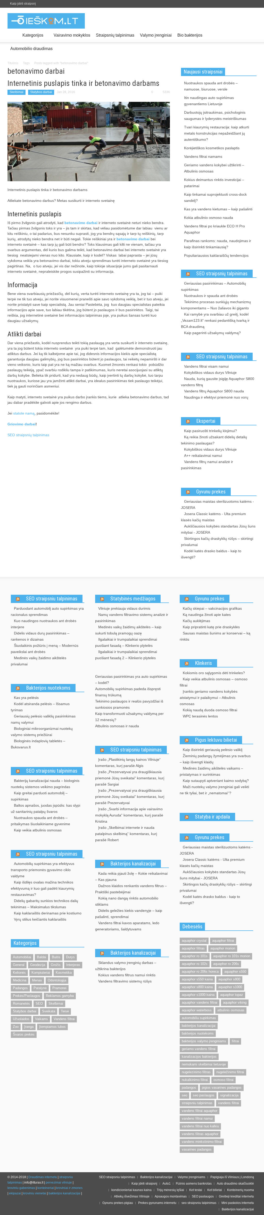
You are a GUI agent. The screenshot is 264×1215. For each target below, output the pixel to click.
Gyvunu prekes (211, 492)
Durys (70, 957)
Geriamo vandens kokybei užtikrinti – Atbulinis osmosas (214, 168)
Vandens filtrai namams (203, 156)
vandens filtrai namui (197, 1118)
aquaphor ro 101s (195, 956)
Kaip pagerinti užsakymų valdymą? (212, 333)
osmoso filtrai (223, 1080)
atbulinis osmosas (230, 1010)
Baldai (41, 957)
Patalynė (40, 988)
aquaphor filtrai (223, 941)
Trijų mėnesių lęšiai (170, 1190)
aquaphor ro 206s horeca (200, 971)
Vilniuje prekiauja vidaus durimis (124, 608)
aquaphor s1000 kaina (198, 995)
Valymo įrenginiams (191, 1177)
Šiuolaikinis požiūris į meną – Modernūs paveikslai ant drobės (44, 648)
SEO (39, 1003)
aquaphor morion (222, 948)
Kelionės (19, 972)
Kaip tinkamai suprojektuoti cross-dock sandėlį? (215, 197)
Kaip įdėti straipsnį (23, 3)
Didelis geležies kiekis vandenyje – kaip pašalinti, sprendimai (128, 913)
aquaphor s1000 (230, 987)
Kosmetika (64, 972)
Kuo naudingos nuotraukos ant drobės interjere (43, 624)
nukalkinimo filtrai (195, 1080)
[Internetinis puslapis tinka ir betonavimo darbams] (88, 141)
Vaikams (41, 1019)
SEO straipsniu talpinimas (51, 599)
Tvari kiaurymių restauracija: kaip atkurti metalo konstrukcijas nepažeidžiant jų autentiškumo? (216, 133)
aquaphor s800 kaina (197, 987)
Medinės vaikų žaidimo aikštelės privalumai (38, 661)
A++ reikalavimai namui (203, 455)
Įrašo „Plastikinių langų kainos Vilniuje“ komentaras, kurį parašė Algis (128, 762)
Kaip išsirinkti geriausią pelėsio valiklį (212, 750)
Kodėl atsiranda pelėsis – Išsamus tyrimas (40, 707)
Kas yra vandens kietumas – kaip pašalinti (218, 209)
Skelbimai (16, 92)
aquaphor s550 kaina (197, 979)
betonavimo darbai (133, 239)
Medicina (19, 980)
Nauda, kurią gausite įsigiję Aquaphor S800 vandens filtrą (217, 382)
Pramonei (59, 988)
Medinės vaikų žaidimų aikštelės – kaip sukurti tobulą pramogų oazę (128, 630)
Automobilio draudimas (31, 48)
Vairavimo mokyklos (72, 35)
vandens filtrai (228, 1103)
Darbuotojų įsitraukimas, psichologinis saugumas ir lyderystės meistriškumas (215, 115)
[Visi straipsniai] (13, 35)
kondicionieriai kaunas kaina (131, 1190)
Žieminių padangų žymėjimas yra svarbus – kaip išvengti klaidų (215, 759)
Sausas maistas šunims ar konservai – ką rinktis (215, 636)
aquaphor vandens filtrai (199, 1002)
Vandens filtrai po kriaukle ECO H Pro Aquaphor (214, 229)
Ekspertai (205, 421)
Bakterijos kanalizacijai (133, 864)
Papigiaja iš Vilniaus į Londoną (232, 1177)
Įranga (29, 1027)
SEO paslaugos (203, 1196)
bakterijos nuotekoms (198, 1033)
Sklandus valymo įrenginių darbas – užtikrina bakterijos (125, 966)
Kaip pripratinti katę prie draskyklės (211, 627)
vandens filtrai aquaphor (199, 1111)
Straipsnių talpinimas (115, 35)
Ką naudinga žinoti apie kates (207, 615)
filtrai (235, 1041)
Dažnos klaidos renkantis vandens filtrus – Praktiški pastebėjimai (131, 889)
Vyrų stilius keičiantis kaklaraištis (40, 919)
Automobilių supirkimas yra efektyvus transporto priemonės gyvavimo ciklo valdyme (42, 870)
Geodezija (37, 965)
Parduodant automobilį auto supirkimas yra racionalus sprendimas (47, 611)
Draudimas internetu (42, 1177)
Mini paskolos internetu (237, 1203)
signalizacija (229, 1095)
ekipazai (15, 1193)
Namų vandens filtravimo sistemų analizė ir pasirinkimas (131, 618)
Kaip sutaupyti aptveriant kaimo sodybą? (216, 781)
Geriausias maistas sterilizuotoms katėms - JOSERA (217, 504)
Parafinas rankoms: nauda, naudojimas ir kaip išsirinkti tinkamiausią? (217, 244)
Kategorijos (31, 37)
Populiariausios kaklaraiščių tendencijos (216, 255)
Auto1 (166, 1183)
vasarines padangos (197, 1149)
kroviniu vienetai (34, 1193)
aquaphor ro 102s (195, 964)
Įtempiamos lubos (52, 1027)
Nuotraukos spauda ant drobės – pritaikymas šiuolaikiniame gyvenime (40, 821)
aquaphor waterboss (197, 1010)
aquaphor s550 (235, 971)
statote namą (24, 413)
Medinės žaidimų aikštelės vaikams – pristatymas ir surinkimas (211, 771)
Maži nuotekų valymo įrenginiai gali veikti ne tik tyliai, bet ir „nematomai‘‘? (214, 790)
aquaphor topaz (231, 995)
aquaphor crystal (194, 941)
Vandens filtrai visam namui (206, 366)
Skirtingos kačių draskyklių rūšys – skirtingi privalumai (217, 541)
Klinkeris (203, 663)
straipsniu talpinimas (197, 1103)
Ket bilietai (214, 1190)
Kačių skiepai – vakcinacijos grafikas (212, 608)
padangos (189, 1087)
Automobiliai (22, 957)
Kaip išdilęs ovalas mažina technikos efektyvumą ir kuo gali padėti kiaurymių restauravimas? (42, 888)
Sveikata (48, 1011)
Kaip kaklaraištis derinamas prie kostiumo (47, 913)
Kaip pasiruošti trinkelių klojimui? (210, 431)
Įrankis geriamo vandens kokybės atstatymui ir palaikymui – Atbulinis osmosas (208, 697)
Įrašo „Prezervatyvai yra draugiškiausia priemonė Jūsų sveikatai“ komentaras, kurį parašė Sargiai (129, 778)
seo (184, 1095)
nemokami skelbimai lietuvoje (204, 1064)
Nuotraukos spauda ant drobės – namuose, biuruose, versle (211, 86)
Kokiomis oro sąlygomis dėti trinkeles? (214, 673)
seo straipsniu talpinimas (199, 1203)
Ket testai (195, 1190)
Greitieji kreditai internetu (236, 1196)
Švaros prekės (24, 1034)
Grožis (56, 965)
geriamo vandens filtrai (199, 1049)
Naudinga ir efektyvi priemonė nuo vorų (216, 397)
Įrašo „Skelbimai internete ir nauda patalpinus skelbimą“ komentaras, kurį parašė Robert (126, 833)
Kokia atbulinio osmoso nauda (208, 218)
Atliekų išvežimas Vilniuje (132, 1196)
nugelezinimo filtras (196, 1072)
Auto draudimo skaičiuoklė (235, 1183)
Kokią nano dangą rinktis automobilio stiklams (126, 901)
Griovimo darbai (21, 424)
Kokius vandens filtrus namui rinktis (126, 975)
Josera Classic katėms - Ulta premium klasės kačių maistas (213, 517)
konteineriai (45, 1188)
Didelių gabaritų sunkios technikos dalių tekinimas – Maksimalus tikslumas (44, 904)
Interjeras (73, 965)
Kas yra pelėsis (26, 698)
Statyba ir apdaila (212, 817)
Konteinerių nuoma (240, 1190)
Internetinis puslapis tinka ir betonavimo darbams (83, 83)
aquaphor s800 (229, 979)
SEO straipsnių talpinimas (28, 435)
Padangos (20, 988)
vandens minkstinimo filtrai (202, 1142)
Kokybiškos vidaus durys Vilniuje (210, 372)
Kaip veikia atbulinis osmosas (38, 830)
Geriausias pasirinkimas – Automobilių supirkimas (213, 286)
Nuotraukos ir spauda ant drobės (211, 296)
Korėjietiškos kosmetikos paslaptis (212, 148)
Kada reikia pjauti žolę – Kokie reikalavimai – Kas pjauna (131, 876)
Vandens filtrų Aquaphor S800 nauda (214, 391)
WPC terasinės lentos (200, 716)
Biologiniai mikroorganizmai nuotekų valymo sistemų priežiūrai (42, 731)
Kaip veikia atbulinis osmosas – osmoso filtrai (214, 682)
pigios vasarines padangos (222, 1087)
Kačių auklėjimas (196, 621)
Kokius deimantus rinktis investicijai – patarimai (214, 183)
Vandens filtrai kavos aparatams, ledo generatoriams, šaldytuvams (127, 926)
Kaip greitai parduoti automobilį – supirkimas (39, 796)
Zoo (16, 1027)
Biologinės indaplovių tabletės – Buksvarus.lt (38, 744)
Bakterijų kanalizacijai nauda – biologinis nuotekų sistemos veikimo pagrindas (45, 784)
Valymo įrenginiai (156, 35)
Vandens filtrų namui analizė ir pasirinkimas (207, 465)
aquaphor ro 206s (226, 964)
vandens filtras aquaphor (200, 1134)
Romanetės (21, 1003)
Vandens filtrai (64, 1019)
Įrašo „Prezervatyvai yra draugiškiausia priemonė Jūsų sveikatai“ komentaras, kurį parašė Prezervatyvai (129, 796)
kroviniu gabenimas (21, 1188)
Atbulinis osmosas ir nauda (117, 726)
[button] (251, 35)
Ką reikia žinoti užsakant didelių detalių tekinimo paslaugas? (214, 440)
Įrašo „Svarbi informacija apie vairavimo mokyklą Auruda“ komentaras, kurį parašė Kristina (129, 815)
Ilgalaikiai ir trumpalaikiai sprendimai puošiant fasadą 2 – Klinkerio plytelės (126, 655)
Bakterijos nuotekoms (48, 688)
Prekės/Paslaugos (26, 996)
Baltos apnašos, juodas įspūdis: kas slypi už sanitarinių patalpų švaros (45, 808)
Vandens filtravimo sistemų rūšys (125, 981)
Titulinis (12, 63)
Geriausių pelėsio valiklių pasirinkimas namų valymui (43, 719)
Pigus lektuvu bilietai (216, 740)
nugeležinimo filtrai (230, 1072)
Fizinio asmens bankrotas (194, 1183)
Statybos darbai (41, 92)
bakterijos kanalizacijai (199, 1026)
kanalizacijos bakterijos (199, 1057)
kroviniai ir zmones (69, 1188)
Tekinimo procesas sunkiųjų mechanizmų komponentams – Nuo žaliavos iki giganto (216, 305)
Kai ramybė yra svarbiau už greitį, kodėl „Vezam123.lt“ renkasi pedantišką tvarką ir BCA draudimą (215, 320)
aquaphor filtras (193, 948)
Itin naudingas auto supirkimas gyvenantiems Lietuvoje (209, 101)
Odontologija (57, 980)
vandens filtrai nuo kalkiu (200, 1126)
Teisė (65, 1011)
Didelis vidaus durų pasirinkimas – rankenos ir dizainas (40, 636)
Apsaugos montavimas (171, 1196)
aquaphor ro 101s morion (231, 956)
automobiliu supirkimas (199, 1018)
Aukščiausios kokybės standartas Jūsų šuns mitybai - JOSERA (218, 529)
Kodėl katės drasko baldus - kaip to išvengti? (211, 554)
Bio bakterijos (189, 35)
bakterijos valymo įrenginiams (204, 1041)
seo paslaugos (203, 1095)
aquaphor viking (234, 1002)
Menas (37, 980)
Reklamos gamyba (60, 996)
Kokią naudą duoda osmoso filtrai (210, 710)
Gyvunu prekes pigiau (117, 1203)
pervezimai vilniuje (59, 1182)
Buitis (56, 957)
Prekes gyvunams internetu (157, 1203)
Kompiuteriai (40, 972)
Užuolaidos (21, 1019)
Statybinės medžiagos (132, 599)
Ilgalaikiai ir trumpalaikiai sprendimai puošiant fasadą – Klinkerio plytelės (126, 642)
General (18, 965)
